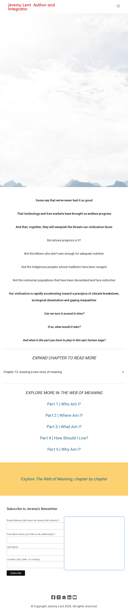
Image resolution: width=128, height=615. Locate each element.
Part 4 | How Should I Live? (64, 438)
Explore (64, 479)
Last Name (12, 547)
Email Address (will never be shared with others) (33, 520)
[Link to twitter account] (59, 597)
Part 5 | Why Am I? (64, 449)
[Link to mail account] (64, 597)
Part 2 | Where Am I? (64, 415)
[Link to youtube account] (75, 597)
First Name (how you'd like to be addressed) (31, 534)
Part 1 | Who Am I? (64, 404)
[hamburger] (118, 6)
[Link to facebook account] (53, 597)
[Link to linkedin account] (69, 597)
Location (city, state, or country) (23, 559)
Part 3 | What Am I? (64, 426)
